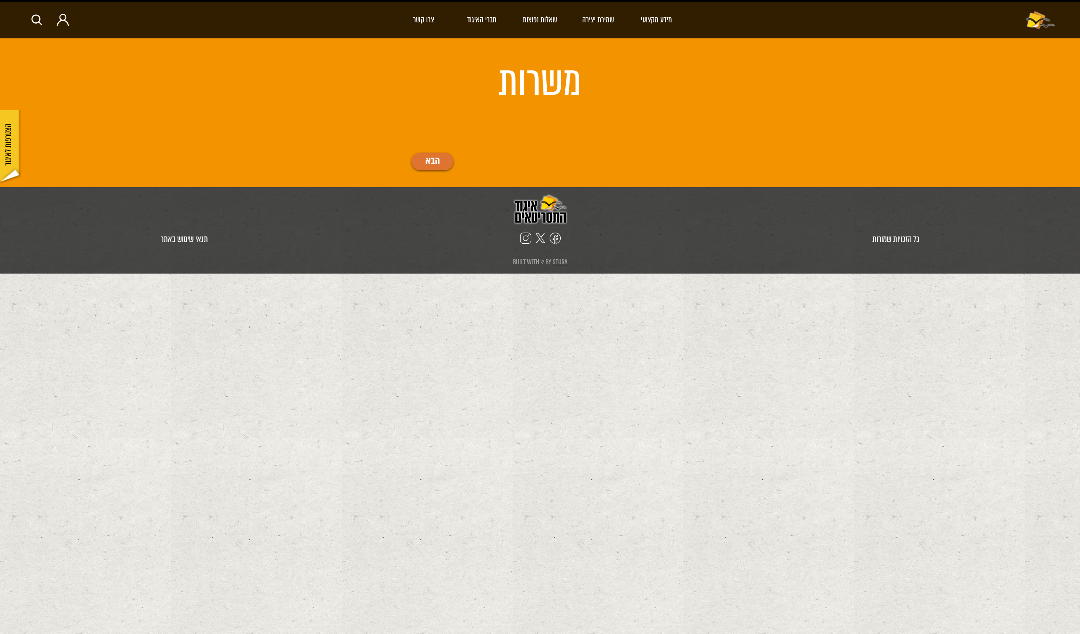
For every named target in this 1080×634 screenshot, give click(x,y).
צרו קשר (423, 19)
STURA (560, 262)
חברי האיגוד (482, 19)
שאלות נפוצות (540, 19)
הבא (432, 161)
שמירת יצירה (598, 19)
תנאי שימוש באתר (184, 239)
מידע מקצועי (656, 19)
